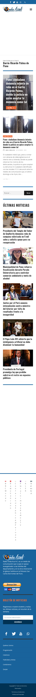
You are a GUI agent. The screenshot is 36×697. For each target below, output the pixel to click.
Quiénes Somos (8, 645)
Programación (7, 650)
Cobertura (6, 655)
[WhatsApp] (20, 2)
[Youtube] (17, 2)
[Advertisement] (18, 33)
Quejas (5, 669)
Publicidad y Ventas (9, 660)
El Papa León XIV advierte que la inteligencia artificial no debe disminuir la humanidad (17, 341)
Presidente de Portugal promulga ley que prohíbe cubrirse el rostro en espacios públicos (16, 373)
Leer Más (5, 179)
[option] (18, 92)
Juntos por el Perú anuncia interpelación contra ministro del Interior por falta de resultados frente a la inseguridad (16, 308)
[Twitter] (13, 2)
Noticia (10, 136)
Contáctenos (7, 664)
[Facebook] (10, 2)
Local (5, 136)
